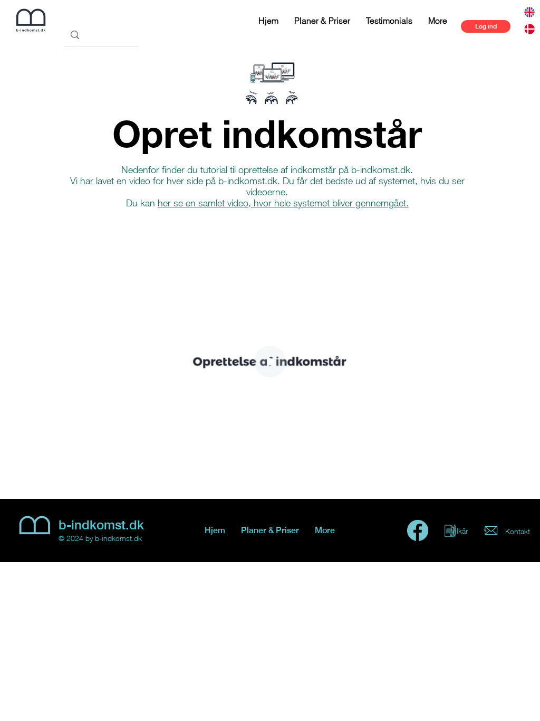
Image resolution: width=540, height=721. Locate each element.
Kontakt (517, 531)
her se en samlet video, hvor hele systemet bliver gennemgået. (283, 202)
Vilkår (459, 530)
